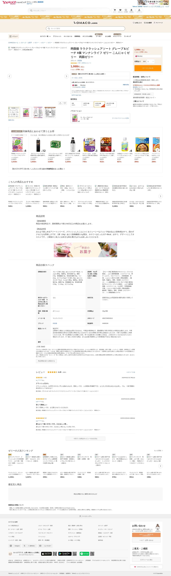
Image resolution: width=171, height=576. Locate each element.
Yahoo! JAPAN (137, 6)
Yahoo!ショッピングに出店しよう (153, 6)
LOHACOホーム (13, 42)
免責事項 (68, 573)
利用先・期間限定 (82, 87)
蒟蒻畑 (55, 323)
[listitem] (23, 525)
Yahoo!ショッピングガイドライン (81, 573)
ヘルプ (167, 6)
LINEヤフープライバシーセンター (49, 573)
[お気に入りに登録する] (65, 103)
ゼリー (37, 42)
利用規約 (62, 573)
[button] (151, 61)
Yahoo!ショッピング (13, 573)
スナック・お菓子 (26, 42)
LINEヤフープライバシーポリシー (30, 573)
